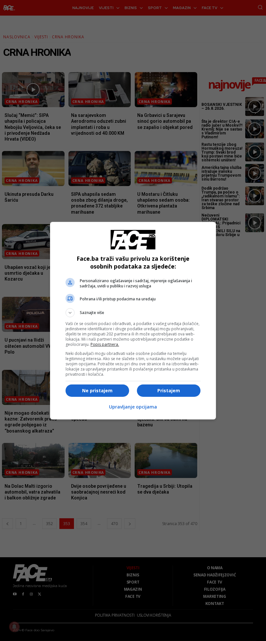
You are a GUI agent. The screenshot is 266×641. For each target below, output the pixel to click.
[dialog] (133, 321)
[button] (133, 312)
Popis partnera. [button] (105, 344)
